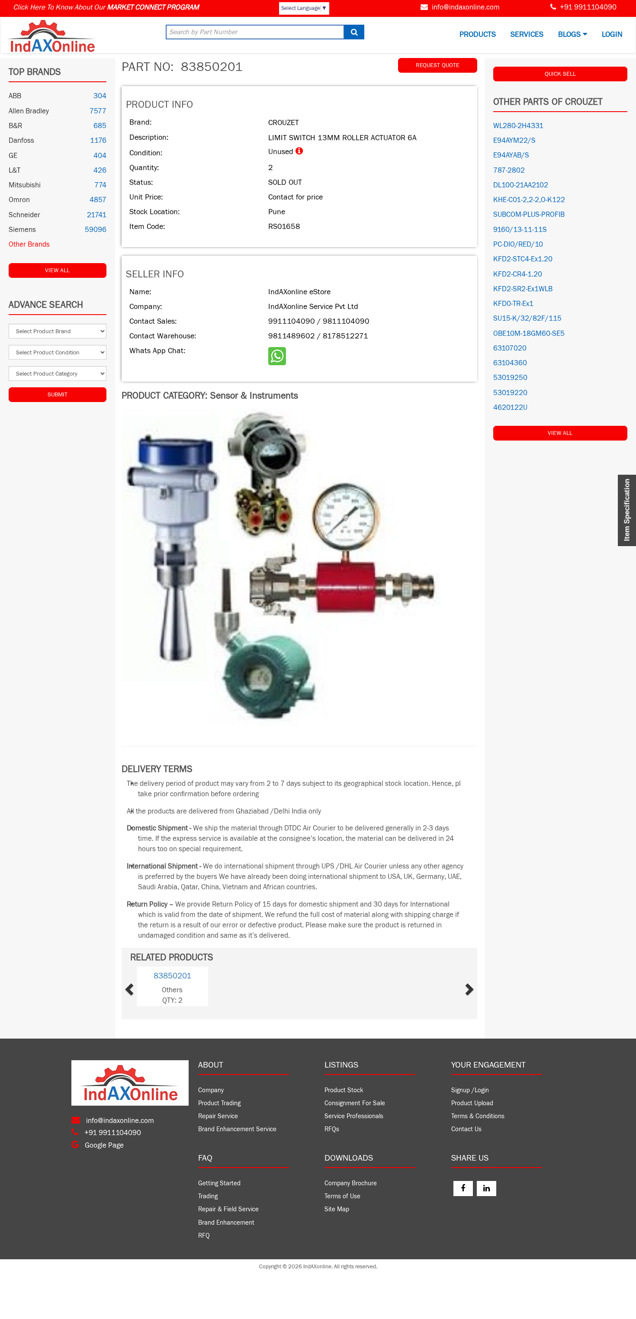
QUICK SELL (560, 74)
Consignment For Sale (354, 1103)
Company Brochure (350, 1183)
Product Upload (472, 1103)
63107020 (510, 348)
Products (477, 34)
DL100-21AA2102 (520, 185)
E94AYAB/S (511, 155)
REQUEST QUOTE (437, 65)
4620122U (510, 407)
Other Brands (29, 244)
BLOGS (570, 34)
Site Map (336, 1209)
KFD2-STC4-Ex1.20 (522, 259)
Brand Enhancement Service (237, 1129)
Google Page (103, 1145)
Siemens (22, 229)
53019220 (510, 393)
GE (13, 155)
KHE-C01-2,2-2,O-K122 (529, 200)
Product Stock (343, 1090)
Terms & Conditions (477, 1116)
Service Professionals (353, 1116)
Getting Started (219, 1183)
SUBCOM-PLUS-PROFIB (529, 214)
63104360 (510, 363)
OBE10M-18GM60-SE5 (529, 333)
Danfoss (21, 140)
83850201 (172, 976)
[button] (143, 986)
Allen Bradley (29, 111)
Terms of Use (342, 1196)
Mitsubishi (25, 185)
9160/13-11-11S (520, 229)
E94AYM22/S (514, 140)
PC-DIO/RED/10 (518, 244)
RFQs (331, 1129)
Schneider (24, 215)
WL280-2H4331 (518, 126)
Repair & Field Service (228, 1209)
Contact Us (466, 1129)
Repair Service (218, 1116)
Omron (19, 200)
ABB (15, 96)
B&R (15, 126)
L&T (14, 170)
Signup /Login (470, 1090)
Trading (208, 1196)
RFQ (204, 1235)
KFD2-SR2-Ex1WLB (522, 289)
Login (612, 34)
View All (57, 270)
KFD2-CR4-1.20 (517, 274)
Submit (57, 394)
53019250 (510, 377)
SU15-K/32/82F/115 (527, 318)
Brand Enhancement (226, 1222)
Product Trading (219, 1103)
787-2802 (509, 170)
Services (527, 34)
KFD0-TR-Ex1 (513, 303)
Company (211, 1090)
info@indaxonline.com (466, 7)
